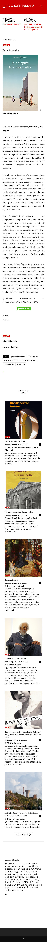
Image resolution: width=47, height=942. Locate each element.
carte (6, 45)
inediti (8, 575)
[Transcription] (23, 558)
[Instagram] (6, 894)
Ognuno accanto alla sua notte (19, 511)
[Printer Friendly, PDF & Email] (24, 310)
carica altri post (22, 834)
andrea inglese (10, 662)
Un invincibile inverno (15, 441)
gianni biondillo (10, 341)
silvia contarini (10, 740)
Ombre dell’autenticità (15, 658)
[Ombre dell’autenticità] (23, 637)
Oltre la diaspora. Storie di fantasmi (21, 812)
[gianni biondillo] (11, 850)
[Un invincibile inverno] (23, 420)
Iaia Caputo (33, 356)
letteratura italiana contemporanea (20, 360)
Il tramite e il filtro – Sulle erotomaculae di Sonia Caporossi (33, 27)
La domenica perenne (12, 24)
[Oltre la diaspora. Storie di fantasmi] (23, 791)
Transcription (11, 579)
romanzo (21, 364)
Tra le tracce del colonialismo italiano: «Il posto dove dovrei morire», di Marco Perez (23, 734)
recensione (9, 364)
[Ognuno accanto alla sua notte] (23, 490)
